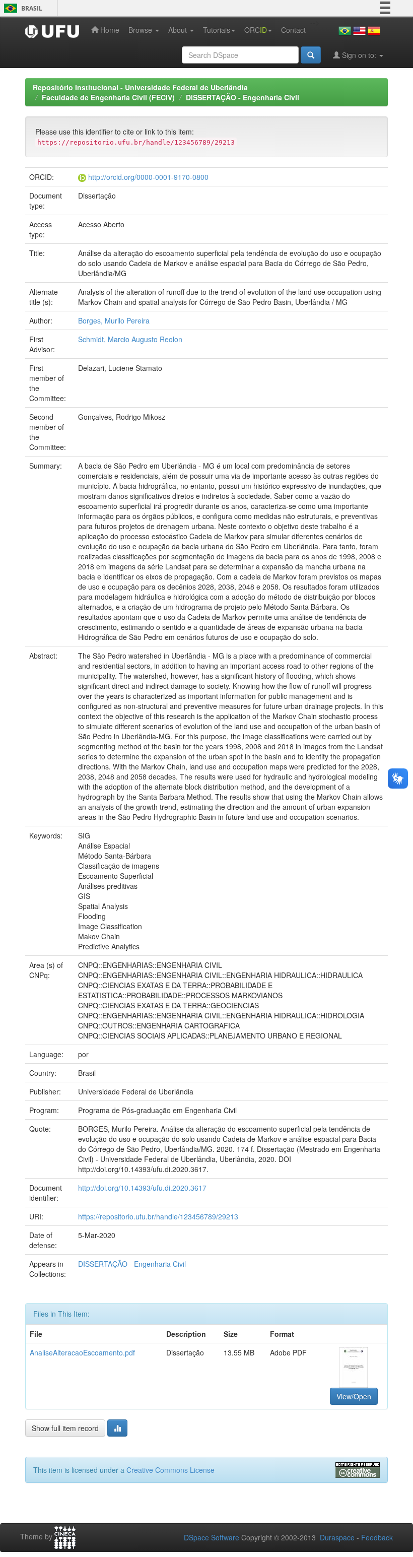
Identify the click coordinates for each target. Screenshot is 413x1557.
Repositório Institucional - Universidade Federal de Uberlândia (140, 87)
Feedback (377, 1537)
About (178, 30)
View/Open (353, 1396)
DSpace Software (211, 1537)
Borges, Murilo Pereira (114, 320)
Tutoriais (216, 30)
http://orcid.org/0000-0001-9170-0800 (148, 177)
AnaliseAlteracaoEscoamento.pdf (82, 1352)
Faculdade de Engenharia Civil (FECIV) (108, 97)
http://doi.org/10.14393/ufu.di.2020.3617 (142, 1188)
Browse (141, 30)
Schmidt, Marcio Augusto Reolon (130, 339)
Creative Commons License (170, 1470)
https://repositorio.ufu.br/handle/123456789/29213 (158, 1216)
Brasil (21, 8)
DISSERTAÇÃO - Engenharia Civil (242, 97)
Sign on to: (359, 55)
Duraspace (337, 1537)
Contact (293, 30)
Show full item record (65, 1428)
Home (108, 30)
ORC (255, 30)
